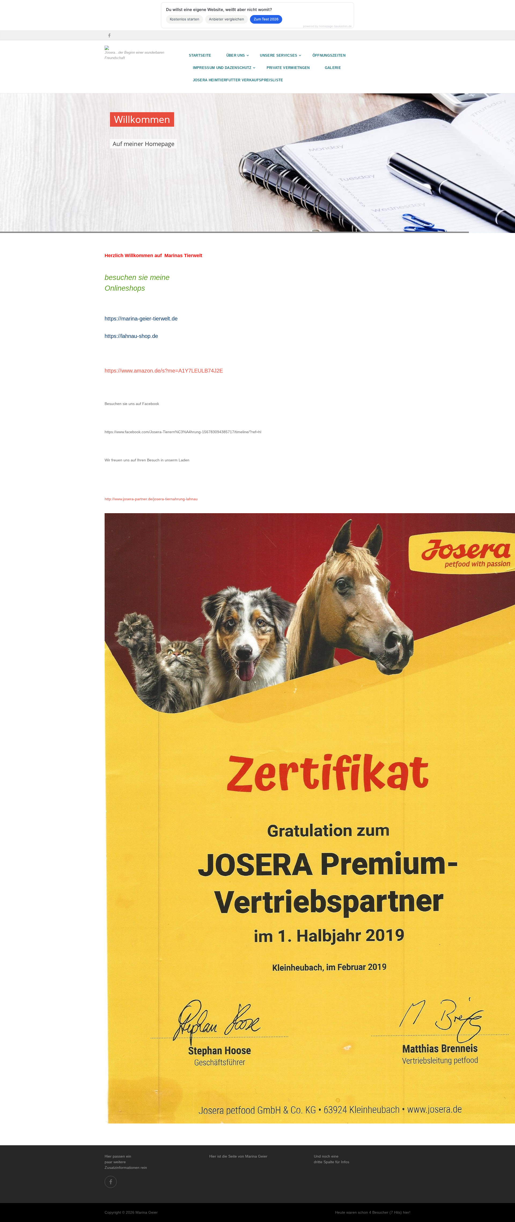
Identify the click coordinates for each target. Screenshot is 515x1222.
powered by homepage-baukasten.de (327, 26)
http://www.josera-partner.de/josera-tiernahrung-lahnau (151, 499)
